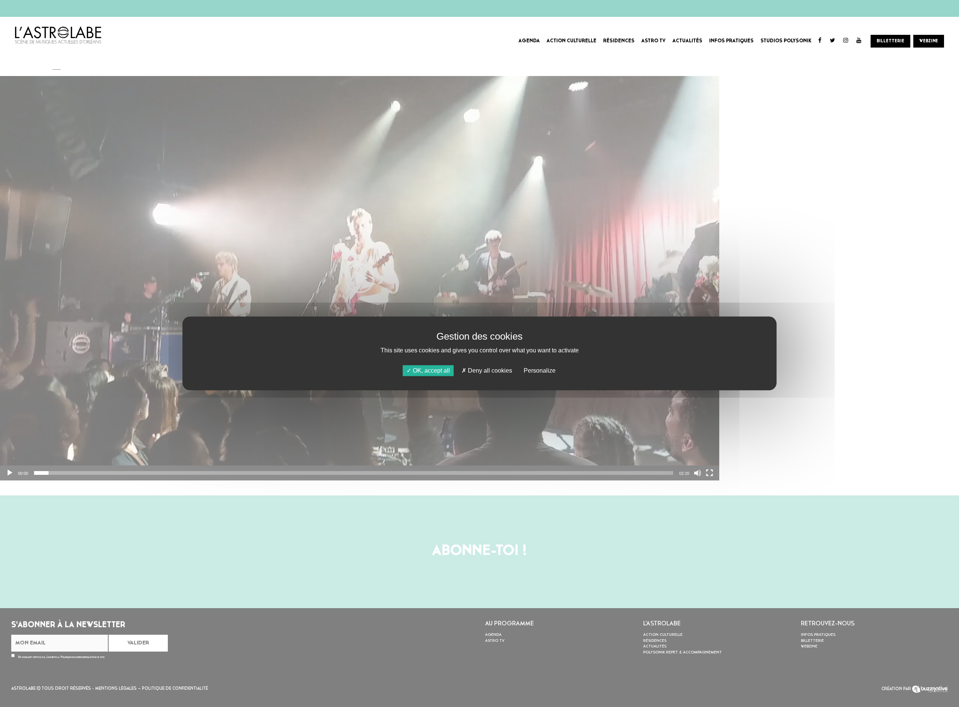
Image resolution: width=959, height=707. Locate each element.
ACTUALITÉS (687, 41)
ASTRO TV (653, 41)
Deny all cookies (489, 370)
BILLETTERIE (890, 41)
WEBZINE (928, 41)
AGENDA (529, 41)
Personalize (540, 370)
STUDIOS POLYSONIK (785, 41)
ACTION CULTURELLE (571, 41)
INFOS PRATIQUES (731, 41)
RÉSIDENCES (619, 41)
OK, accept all (430, 370)
